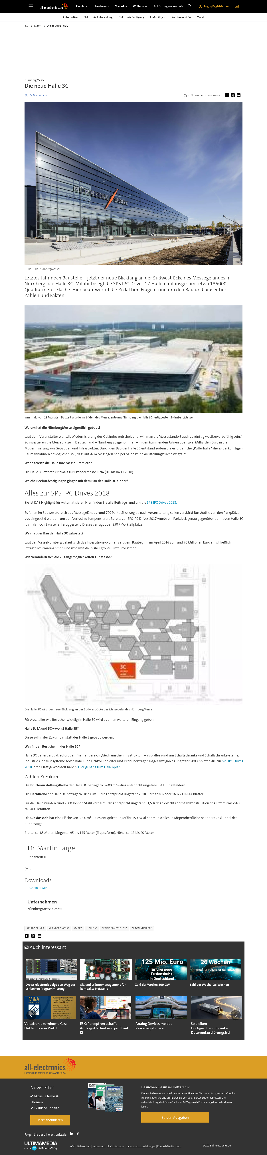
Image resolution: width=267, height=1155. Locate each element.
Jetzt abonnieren (50, 1120)
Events (80, 6)
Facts (178, 1146)
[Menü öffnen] (30, 6)
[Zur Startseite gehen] (54, 6)
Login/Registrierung (216, 6)
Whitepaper (140, 6)
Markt (200, 17)
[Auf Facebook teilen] (227, 95)
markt (78, 928)
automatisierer (142, 928)
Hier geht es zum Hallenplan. (99, 767)
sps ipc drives (35, 928)
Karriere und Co (181, 17)
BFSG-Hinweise (115, 1146)
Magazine (121, 6)
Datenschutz (84, 1146)
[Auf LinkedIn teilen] (239, 95)
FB (78, 1134)
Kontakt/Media (165, 1146)
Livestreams (101, 6)
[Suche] (189, 6)
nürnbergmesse (58, 928)
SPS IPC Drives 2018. (162, 502)
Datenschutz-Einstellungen (140, 1146)
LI (72, 1134)
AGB (72, 1146)
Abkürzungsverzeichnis (168, 6)
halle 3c (92, 928)
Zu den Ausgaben (175, 1117)
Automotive (70, 17)
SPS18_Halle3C (40, 888)
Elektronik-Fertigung (131, 17)
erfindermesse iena (114, 928)
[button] (31, 1015)
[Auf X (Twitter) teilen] (233, 95)
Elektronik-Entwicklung (98, 17)
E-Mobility (156, 17)
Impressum (99, 1146)
